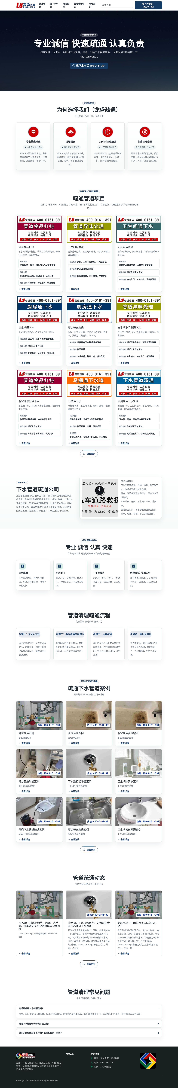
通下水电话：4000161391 (148, 5)
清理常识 (92, 5)
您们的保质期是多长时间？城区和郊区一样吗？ (41, 1032)
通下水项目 (54, 5)
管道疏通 (42, 5)
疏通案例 (66, 5)
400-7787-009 (106, 1062)
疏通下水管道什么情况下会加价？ (34, 1023)
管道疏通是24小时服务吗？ (31, 1008)
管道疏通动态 (79, 5)
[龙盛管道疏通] (25, 5)
